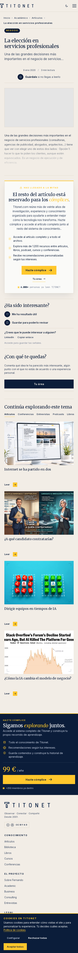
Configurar (13, 937)
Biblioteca (10, 847)
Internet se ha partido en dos (27, 469)
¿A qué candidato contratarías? (29, 539)
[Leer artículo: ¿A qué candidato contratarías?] (39, 513)
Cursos (8, 858)
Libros (7, 853)
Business (9, 891)
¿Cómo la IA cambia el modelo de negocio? (37, 678)
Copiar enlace (25, 337)
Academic (10, 885)
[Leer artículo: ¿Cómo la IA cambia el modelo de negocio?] (39, 652)
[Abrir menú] (74, 5)
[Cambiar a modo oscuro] (66, 6)
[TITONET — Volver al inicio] (18, 5)
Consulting (10, 897)
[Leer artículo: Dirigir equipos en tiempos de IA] (39, 582)
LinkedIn (9, 337)
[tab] (9, 415)
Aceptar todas (15, 946)
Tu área (37, 278)
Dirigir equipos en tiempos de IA (30, 609)
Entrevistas (10, 903)
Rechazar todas (37, 937)
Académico (21, 17)
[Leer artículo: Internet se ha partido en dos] (39, 443)
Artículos (37, 17)
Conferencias (12, 864)
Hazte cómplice (36, 270)
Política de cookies (15, 930)
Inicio (7, 17)
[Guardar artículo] (20, 77)
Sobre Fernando (13, 880)
